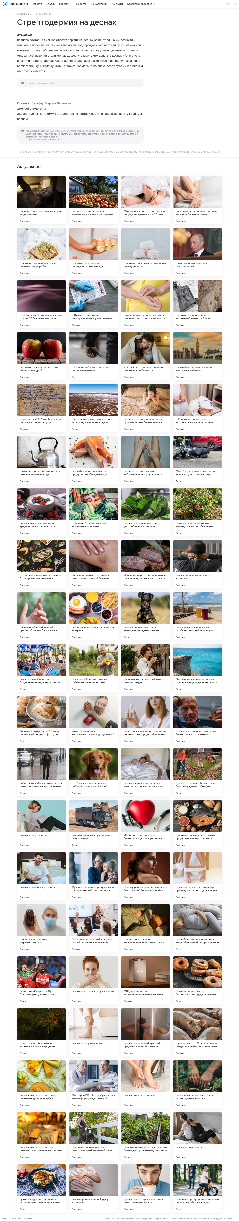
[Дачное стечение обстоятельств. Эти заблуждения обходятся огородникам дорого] (197, 772)
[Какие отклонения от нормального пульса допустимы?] (93, 720)
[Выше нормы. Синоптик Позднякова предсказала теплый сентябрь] (41, 668)
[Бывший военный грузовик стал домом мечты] (93, 824)
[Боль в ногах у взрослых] (93, 1032)
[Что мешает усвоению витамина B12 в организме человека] (41, 564)
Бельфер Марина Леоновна (51, 103)
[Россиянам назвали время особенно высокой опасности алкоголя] (197, 616)
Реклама (28, 1218)
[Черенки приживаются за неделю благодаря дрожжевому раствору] (145, 1136)
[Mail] (5, 4)
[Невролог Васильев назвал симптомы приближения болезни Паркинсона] (93, 1136)
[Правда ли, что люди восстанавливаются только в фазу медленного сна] (145, 928)
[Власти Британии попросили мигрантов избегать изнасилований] (197, 356)
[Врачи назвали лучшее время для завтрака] (93, 616)
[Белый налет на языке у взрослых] (93, 980)
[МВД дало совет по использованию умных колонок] (145, 980)
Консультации (24, 14)
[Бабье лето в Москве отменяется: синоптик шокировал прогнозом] (41, 772)
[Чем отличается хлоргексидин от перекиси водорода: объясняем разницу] (145, 720)
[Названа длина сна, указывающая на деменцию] (41, 200)
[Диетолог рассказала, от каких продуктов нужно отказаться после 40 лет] (197, 824)
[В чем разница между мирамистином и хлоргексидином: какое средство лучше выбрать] (41, 928)
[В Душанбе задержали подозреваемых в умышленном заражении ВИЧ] (93, 304)
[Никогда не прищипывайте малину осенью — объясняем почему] (197, 512)
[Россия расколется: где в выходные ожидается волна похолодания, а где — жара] (145, 616)
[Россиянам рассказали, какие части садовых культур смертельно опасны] (197, 1084)
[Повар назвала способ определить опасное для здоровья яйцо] (93, 252)
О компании (15, 1218)
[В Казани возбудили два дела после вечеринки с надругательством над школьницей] (93, 356)
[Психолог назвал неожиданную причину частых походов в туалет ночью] (197, 876)
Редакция (110, 1218)
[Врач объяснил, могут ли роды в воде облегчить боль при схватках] (197, 928)
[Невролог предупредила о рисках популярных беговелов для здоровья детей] (197, 1188)
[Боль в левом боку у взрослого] (41, 876)
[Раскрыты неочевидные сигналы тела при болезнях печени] (197, 200)
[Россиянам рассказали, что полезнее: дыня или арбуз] (41, 1084)
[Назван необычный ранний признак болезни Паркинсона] (41, 616)
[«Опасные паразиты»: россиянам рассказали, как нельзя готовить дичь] (145, 564)
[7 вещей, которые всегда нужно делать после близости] (145, 356)
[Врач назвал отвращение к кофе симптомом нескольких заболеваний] (145, 1188)
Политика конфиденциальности (218, 1218)
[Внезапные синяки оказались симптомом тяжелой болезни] (93, 564)
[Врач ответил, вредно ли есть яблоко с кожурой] (41, 356)
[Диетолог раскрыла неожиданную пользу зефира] (145, 252)
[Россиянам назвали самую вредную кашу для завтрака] (41, 512)
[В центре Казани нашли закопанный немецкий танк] (197, 304)
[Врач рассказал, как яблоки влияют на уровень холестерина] (93, 200)
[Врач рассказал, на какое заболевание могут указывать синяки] (145, 460)
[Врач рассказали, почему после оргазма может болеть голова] (145, 408)
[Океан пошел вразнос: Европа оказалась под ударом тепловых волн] (197, 668)
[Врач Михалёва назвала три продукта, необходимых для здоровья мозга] (93, 460)
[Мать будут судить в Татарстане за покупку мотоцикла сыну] (197, 460)
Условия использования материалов (134, 1218)
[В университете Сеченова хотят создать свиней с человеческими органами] (197, 1032)
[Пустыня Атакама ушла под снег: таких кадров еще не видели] (93, 408)
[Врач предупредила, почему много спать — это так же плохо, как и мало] (145, 772)
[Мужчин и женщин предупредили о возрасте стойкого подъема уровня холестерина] (93, 876)
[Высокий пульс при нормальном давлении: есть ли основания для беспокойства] (145, 304)
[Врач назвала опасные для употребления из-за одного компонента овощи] (145, 512)
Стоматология (43, 14)
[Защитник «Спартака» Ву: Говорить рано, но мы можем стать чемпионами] (41, 980)
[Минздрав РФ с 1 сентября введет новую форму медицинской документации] (93, 1084)
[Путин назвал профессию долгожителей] (197, 252)
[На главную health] (17, 4)
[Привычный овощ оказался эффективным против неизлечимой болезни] (93, 512)
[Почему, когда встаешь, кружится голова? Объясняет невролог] (41, 304)
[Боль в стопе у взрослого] (145, 1084)
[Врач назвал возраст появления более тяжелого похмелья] (197, 720)
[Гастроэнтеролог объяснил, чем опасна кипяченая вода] (41, 460)
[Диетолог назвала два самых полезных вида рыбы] (41, 252)
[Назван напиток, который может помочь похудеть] (145, 668)
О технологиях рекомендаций (186, 1218)
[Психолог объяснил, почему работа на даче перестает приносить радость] (93, 668)
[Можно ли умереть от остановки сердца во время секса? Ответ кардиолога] (145, 200)
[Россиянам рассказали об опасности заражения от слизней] (41, 1136)
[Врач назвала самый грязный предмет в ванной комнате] (145, 1032)
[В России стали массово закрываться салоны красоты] (197, 408)
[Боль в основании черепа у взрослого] (197, 564)
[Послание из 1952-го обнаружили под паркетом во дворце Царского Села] (41, 408)
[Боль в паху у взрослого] (41, 824)
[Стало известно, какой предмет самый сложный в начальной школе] (93, 928)
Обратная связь (162, 1218)
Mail (5, 1218)
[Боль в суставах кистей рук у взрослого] (93, 1188)
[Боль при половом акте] (197, 1136)
